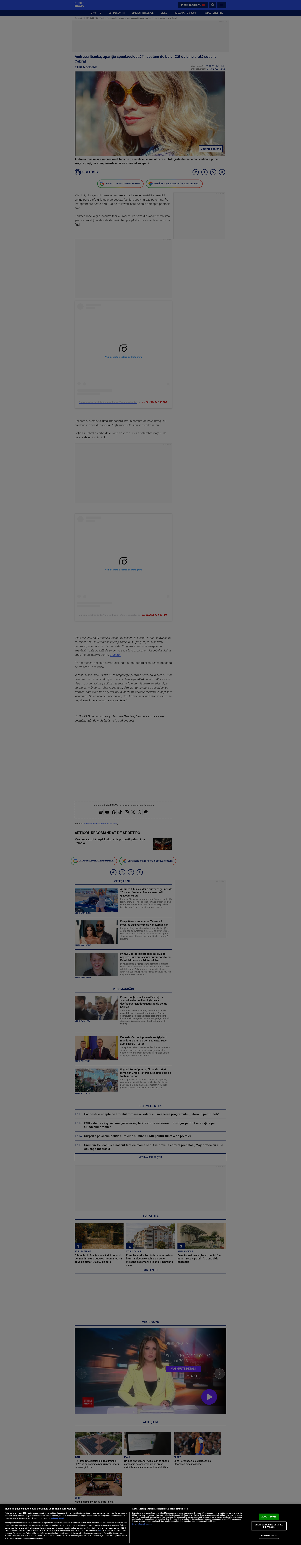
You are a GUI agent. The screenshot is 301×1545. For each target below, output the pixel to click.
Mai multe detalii (57, 1518)
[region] (150, 1524)
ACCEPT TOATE (268, 1517)
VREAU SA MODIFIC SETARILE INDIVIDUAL (269, 1525)
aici (100, 1530)
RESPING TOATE (269, 1535)
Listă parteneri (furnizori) (142, 1524)
